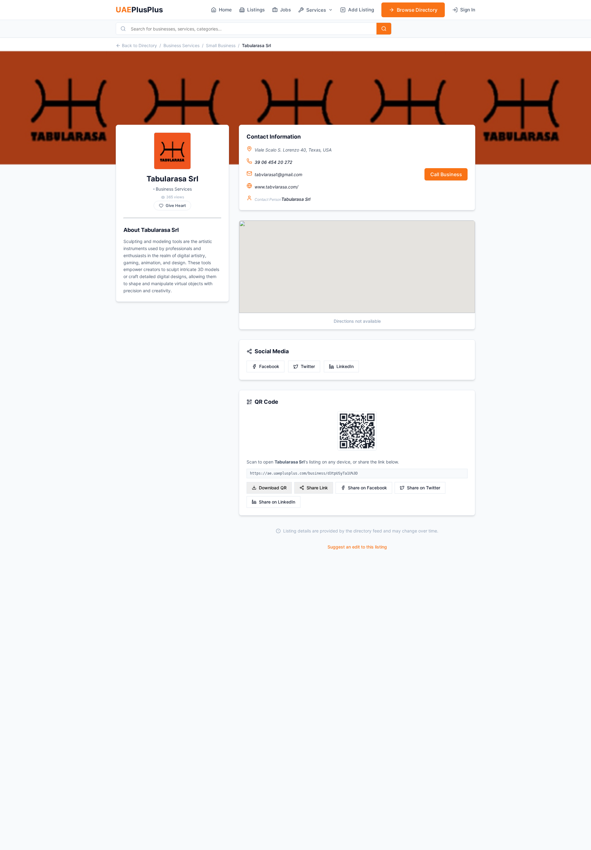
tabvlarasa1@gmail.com (278, 174)
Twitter (308, 366)
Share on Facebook (367, 487)
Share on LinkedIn (277, 501)
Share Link (317, 487)
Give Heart (176, 205)
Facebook (269, 366)
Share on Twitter (423, 487)
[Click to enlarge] (357, 431)
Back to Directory (139, 45)
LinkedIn (345, 366)
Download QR (273, 487)
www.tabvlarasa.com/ (276, 186)
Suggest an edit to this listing (357, 546)
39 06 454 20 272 (273, 162)
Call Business (446, 174)
